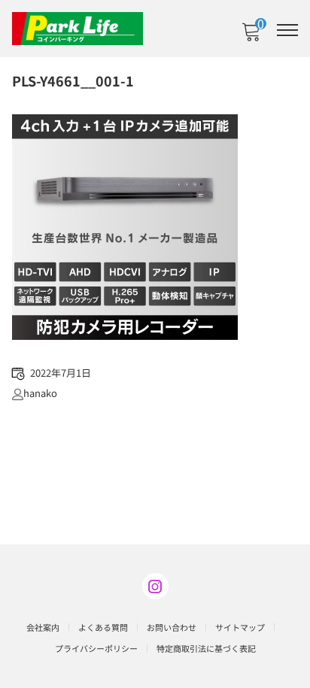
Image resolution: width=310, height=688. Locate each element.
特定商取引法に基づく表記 (206, 648)
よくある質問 (103, 627)
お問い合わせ (171, 627)
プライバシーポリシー (96, 648)
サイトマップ (240, 627)
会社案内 (42, 627)
